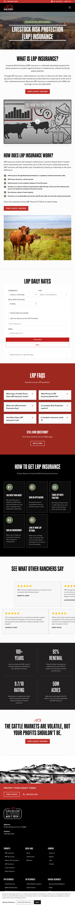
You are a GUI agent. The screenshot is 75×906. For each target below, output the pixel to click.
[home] (8, 7)
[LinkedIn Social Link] (17, 839)
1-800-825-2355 (9, 834)
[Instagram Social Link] (9, 839)
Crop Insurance (10, 868)
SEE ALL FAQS (37, 443)
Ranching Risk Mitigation (57, 884)
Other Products (9, 871)
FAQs (50, 888)
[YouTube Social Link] (21, 839)
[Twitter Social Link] (13, 839)
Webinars (29, 860)
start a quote (11, 794)
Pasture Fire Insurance (12, 860)
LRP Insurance (9, 864)
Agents (51, 857)
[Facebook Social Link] (5, 839)
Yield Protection (10, 884)
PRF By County (9, 857)
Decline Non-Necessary (24, 902)
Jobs (50, 860)
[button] (69, 7)
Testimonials (30, 857)
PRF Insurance (9, 853)
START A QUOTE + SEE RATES (37, 91)
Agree (37, 902)
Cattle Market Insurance (34, 884)
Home (28, 853)
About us (52, 853)
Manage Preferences (9, 902)
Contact (51, 864)
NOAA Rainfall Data (11, 888)
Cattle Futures (30, 888)
